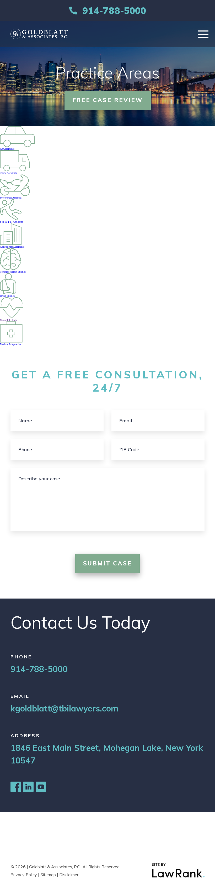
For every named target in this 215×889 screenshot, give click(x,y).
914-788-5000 (114, 10)
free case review (107, 100)
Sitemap (48, 874)
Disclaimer (68, 874)
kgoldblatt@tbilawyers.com (64, 708)
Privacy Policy (23, 874)
